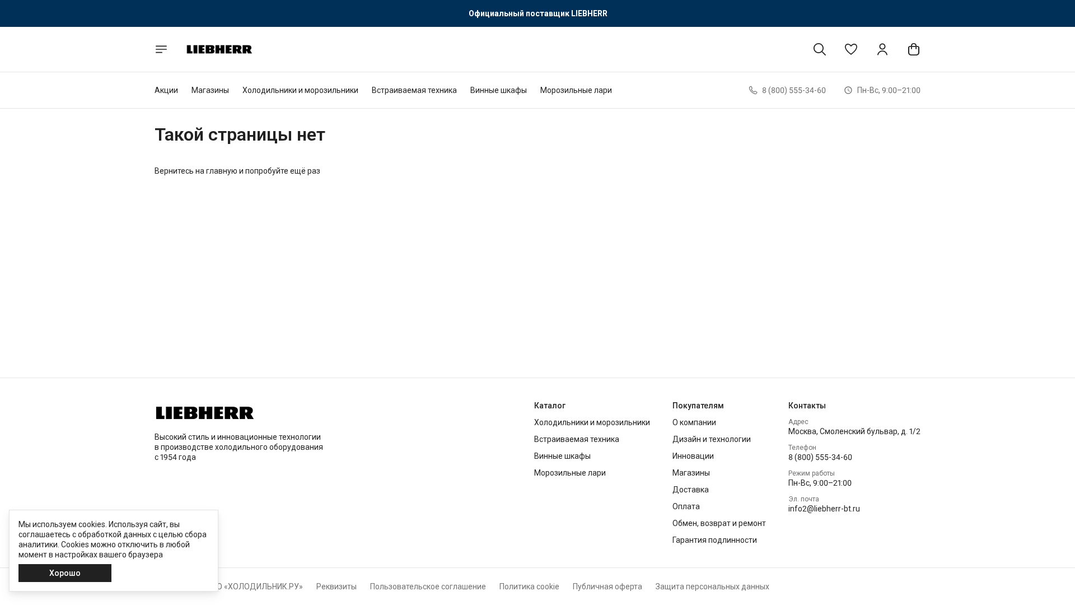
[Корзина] (913, 49)
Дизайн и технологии (711, 439)
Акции (166, 90)
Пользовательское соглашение (428, 586)
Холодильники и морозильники (300, 90)
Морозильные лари (576, 90)
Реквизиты (336, 586)
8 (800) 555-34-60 (820, 457)
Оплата (686, 506)
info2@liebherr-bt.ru (824, 508)
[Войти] (882, 49)
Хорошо (65, 573)
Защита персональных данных (712, 586)
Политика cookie (529, 586)
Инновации (693, 456)
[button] (851, 49)
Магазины (210, 90)
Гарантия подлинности (714, 540)
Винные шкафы (498, 90)
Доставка (690, 489)
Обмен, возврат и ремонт (719, 523)
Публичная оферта (607, 586)
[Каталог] (161, 49)
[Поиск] (819, 49)
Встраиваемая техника (414, 90)
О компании (694, 422)
